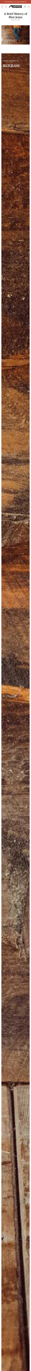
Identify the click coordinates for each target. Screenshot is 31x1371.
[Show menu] (2, 7)
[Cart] (28, 7)
